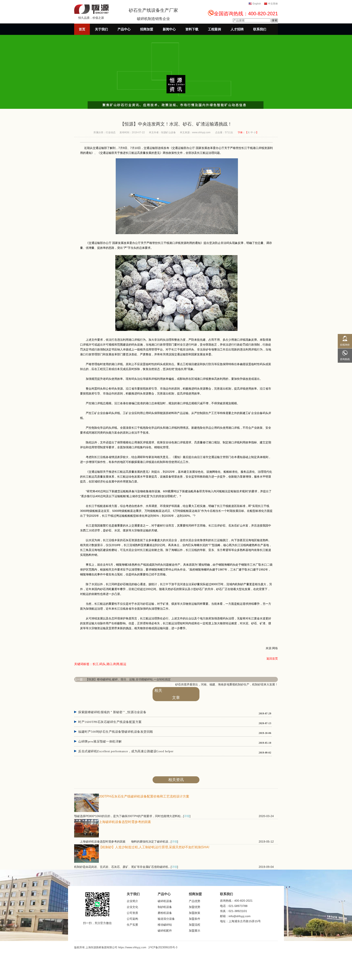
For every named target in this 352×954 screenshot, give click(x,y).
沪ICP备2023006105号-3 (162, 947)
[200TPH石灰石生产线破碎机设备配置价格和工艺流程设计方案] (86, 811)
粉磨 (111, 550)
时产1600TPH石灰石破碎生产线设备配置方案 (110, 722)
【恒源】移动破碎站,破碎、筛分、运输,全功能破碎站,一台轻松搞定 (128, 679)
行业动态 (111, 132)
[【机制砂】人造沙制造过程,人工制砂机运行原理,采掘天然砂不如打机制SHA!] (86, 861)
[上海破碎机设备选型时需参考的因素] (86, 836)
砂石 (223, 525)
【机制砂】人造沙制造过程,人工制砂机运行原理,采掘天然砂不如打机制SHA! (154, 847)
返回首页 (272, 658)
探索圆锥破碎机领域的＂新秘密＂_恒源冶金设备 (112, 712)
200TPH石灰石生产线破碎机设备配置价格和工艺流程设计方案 (144, 796)
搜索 (274, 20)
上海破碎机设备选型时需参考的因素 (125, 822)
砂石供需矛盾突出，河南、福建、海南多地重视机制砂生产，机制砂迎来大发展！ (226, 684)
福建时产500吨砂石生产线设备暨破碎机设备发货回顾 (115, 731)
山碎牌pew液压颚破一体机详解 (100, 741)
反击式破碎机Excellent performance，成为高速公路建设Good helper (126, 751)
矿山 (240, 525)
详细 (187, 816)
